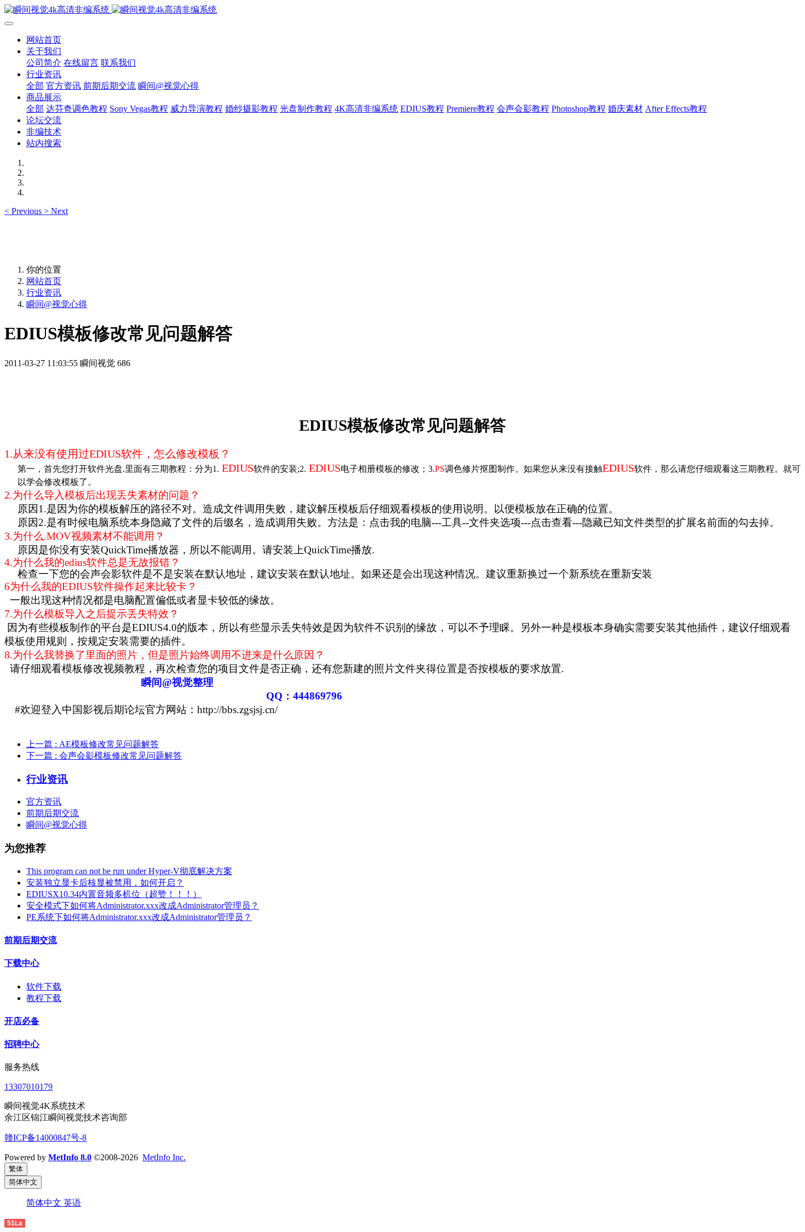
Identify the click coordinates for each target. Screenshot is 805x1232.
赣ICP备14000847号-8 (45, 1137)
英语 (72, 1202)
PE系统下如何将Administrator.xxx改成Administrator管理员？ (139, 917)
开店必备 (21, 1021)
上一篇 (92, 744)
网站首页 (43, 39)
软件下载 (43, 986)
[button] (24, 211)
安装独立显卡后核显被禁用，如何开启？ (105, 882)
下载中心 (21, 963)
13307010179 (28, 1086)
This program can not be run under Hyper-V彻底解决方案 (129, 871)
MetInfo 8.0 (69, 1157)
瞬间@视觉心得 (56, 304)
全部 (35, 85)
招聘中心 (21, 1044)
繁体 (16, 1169)
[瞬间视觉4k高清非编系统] (402, 10)
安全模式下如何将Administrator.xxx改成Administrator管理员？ (142, 905)
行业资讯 (43, 292)
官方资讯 (43, 801)
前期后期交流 (52, 813)
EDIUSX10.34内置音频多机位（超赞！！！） (114, 894)
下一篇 (104, 755)
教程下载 (43, 998)
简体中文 (45, 1202)
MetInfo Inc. (164, 1157)
